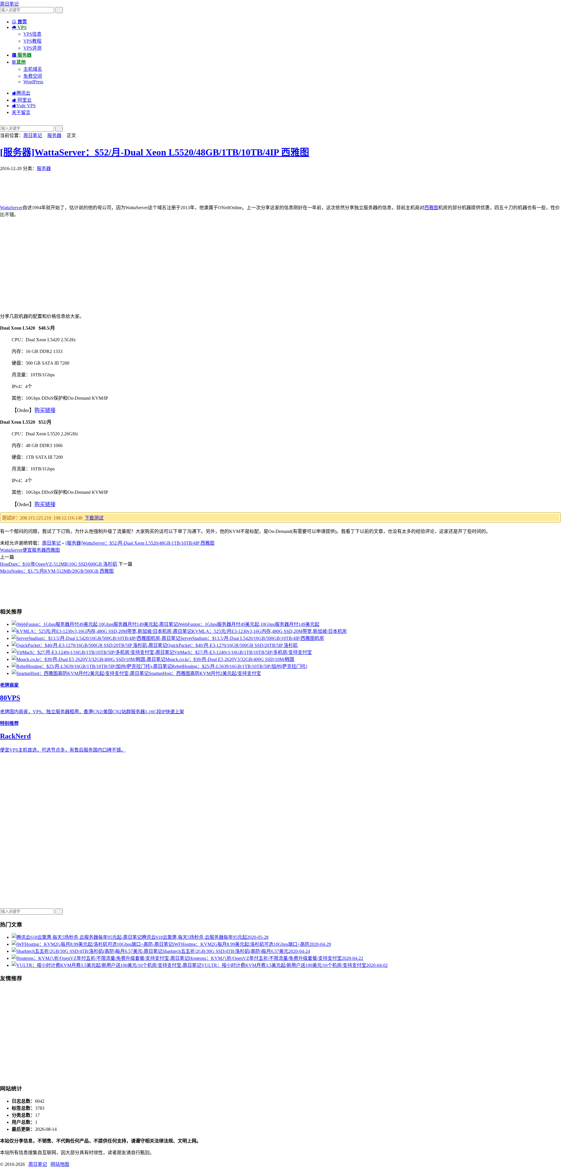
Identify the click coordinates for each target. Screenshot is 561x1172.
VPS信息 (32, 34)
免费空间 (32, 76)
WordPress (33, 81)
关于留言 (21, 112)
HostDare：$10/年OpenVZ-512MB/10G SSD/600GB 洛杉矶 (58, 564)
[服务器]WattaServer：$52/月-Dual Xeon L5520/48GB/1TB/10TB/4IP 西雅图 (154, 152)
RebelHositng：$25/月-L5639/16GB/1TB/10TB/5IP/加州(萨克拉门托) (239, 666)
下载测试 (94, 517)
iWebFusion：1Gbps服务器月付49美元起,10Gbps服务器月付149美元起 (248, 624)
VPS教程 (32, 41)
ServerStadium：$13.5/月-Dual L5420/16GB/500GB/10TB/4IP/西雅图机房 (252, 638)
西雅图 (431, 207)
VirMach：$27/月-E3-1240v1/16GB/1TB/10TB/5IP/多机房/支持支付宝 (243, 652)
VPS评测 (32, 48)
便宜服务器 (34, 550)
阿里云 (22, 100)
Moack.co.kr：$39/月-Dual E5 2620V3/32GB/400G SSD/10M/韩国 (229, 659)
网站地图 (60, 1164)
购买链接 (45, 410)
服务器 (54, 135)
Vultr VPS (24, 105)
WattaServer (11, 207)
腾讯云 (21, 93)
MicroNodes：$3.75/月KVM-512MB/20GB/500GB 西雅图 (57, 571)
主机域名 (32, 69)
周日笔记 (9, 3)
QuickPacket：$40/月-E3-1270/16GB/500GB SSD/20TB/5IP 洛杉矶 (232, 645)
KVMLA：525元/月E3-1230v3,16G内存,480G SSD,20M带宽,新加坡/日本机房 (269, 631)
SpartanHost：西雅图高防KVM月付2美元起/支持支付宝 (205, 673)
